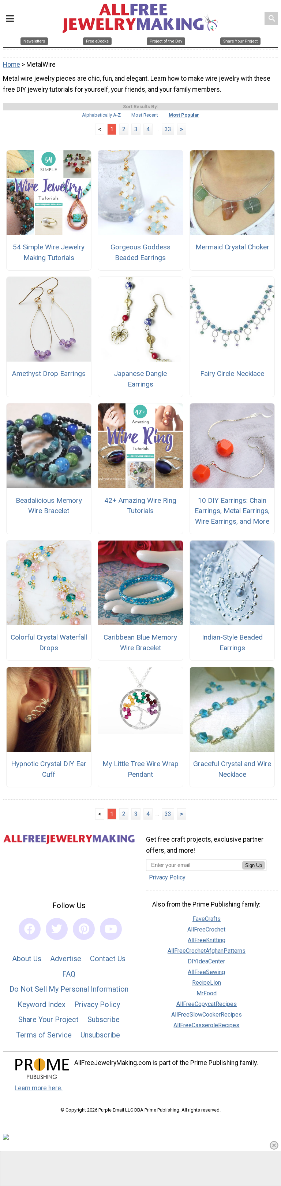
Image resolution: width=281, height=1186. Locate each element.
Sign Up (253, 865)
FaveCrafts (206, 918)
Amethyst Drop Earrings (49, 373)
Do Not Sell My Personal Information (69, 989)
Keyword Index (41, 1004)
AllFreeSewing (206, 972)
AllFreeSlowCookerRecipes (206, 1014)
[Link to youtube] (111, 929)
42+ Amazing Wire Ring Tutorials (140, 505)
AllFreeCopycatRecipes (206, 1003)
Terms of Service (44, 1035)
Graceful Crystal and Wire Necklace (232, 769)
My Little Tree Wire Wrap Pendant (140, 769)
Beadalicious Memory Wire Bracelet (49, 505)
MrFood (206, 993)
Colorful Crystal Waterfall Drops (49, 642)
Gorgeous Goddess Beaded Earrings (140, 252)
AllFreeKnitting (206, 940)
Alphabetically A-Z (101, 115)
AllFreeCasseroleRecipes (206, 1025)
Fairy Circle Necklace (232, 373)
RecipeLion (206, 982)
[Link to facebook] (30, 929)
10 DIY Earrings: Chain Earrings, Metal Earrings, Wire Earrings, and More (232, 511)
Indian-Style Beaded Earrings (232, 642)
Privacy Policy (97, 1004)
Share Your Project (48, 1019)
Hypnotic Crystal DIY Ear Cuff (48, 769)
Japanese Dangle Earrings (140, 378)
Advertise (65, 958)
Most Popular (184, 115)
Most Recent (144, 115)
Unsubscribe (100, 1035)
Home (11, 64)
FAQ (68, 974)
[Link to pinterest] (84, 929)
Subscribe (103, 1019)
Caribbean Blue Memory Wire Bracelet (140, 642)
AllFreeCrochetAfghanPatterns (207, 950)
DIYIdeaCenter (206, 961)
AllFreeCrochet (206, 929)
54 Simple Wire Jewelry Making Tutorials (49, 252)
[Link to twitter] (57, 929)
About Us (26, 958)
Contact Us (107, 958)
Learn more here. (39, 1088)
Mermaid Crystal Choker (232, 247)
